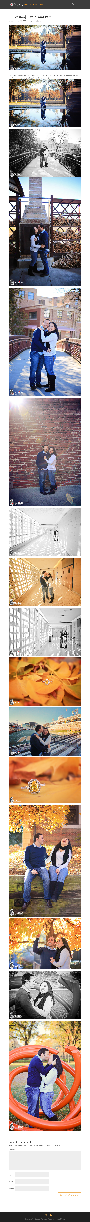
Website (12, 1188)
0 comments (42, 21)
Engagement (32, 21)
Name (11, 1175)
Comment (13, 1150)
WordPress (61, 1219)
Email (11, 1182)
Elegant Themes (41, 1219)
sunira (13, 21)
